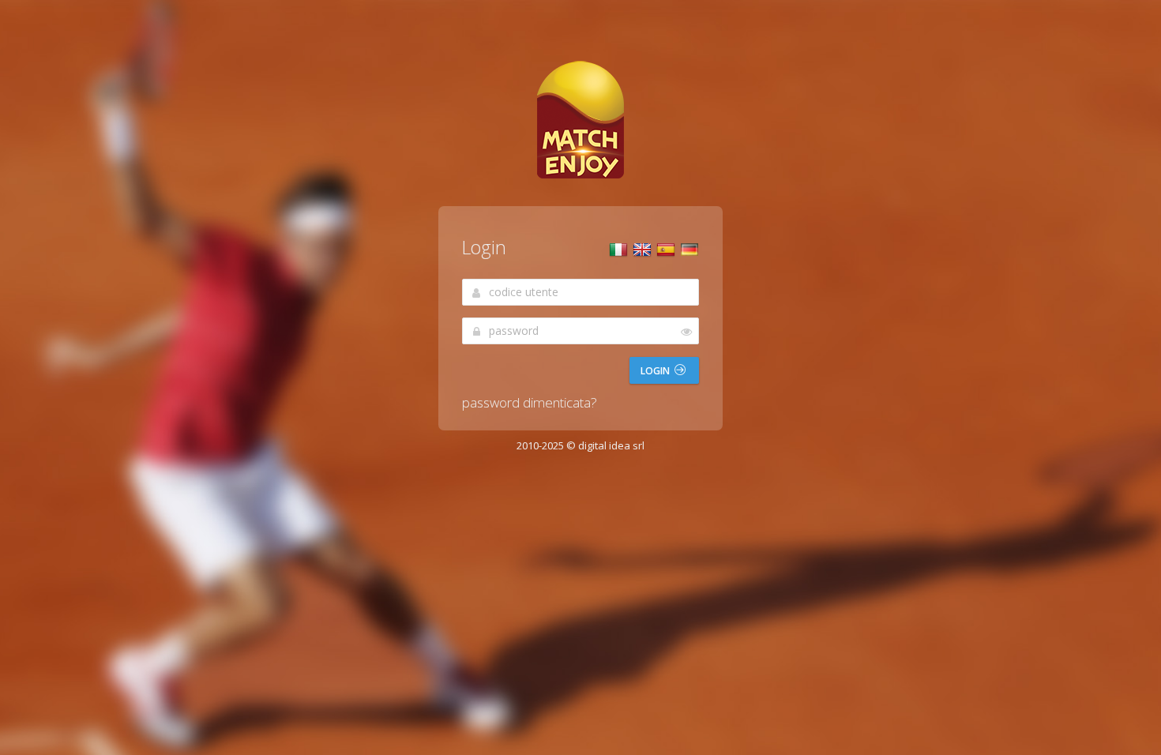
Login (656, 371)
